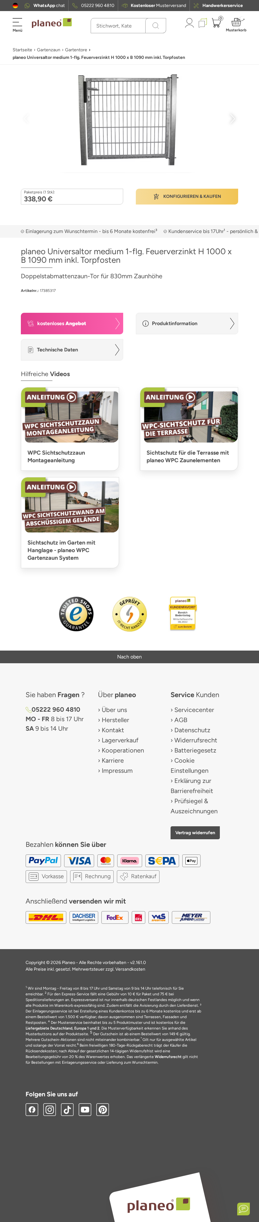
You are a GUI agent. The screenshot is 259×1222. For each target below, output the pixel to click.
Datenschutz (192, 730)
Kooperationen (123, 750)
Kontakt (113, 730)
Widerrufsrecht (195, 740)
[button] (15, 5)
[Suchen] (156, 25)
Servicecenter (194, 710)
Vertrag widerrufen (195, 832)
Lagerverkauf (120, 740)
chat (49, 5)
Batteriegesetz (195, 750)
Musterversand (158, 5)
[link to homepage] (52, 23)
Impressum (117, 770)
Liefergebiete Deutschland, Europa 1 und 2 (62, 1028)
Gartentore (76, 50)
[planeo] (159, 1204)
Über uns (114, 710)
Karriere (113, 760)
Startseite (22, 50)
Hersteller (115, 720)
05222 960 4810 (97, 5)
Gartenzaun (48, 50)
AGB (180, 720)
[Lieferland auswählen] (15, 5)
